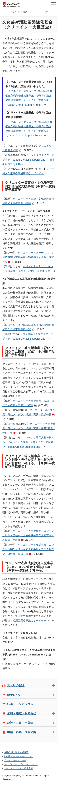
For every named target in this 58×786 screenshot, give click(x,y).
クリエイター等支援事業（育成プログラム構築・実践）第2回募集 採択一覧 (28, 428)
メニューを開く (53, 4)
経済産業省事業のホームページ (31, 620)
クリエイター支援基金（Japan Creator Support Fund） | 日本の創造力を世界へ (28, 160)
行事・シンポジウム (20, 704)
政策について (16, 694)
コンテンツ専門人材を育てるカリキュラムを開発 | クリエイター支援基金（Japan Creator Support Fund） (28, 442)
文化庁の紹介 (16, 685)
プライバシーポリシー (15, 760)
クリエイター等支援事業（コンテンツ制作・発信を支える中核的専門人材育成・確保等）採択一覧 (28, 549)
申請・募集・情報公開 (21, 732)
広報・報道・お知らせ (21, 713)
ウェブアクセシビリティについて (21, 764)
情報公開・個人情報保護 (16, 752)
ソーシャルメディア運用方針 (18, 768)
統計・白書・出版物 (20, 722)
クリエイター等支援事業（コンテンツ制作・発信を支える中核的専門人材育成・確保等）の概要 (28, 535)
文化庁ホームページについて (18, 756)
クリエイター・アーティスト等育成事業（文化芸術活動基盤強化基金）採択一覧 (28, 257)
